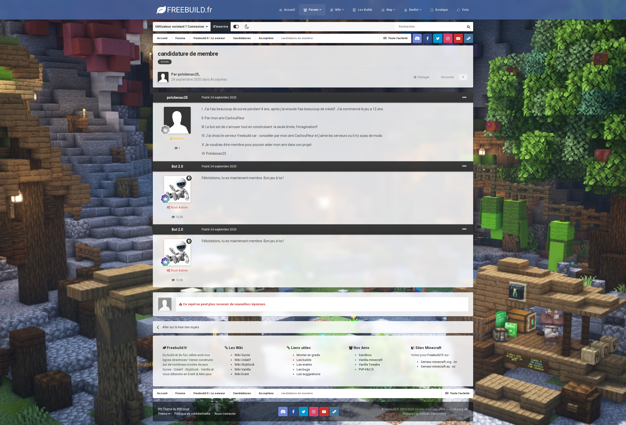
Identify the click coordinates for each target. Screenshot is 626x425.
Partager (422, 77)
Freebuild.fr (435, 355)
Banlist (413, 9)
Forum (313, 9)
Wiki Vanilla (243, 369)
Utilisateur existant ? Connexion (180, 26)
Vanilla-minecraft (370, 360)
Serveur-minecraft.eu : (436, 366)
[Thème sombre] (247, 26)
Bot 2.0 (177, 166)
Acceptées (219, 79)
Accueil (289, 9)
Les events (304, 364)
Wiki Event (242, 374)
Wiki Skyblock (245, 364)
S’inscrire (220, 26)
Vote (465, 9)
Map (389, 9)
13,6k (179, 217)
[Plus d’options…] (464, 97)
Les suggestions (308, 374)
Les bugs (303, 369)
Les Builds (364, 9)
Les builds (304, 360)
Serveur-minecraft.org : (437, 362)
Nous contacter (225, 413)
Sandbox (365, 355)
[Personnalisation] (236, 26)
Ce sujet (451, 26)
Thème (163, 413)
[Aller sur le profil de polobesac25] (163, 77)
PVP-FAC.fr (366, 369)
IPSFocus (183, 409)
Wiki (337, 9)
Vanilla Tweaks (369, 364)
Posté (219, 97)
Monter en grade (308, 355)
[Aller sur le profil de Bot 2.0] (177, 189)
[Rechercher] (468, 26)
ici (455, 362)
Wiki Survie (242, 355)
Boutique (441, 9)
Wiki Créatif (243, 360)
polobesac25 (188, 74)
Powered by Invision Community (424, 413)
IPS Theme (165, 409)
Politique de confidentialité (192, 413)
